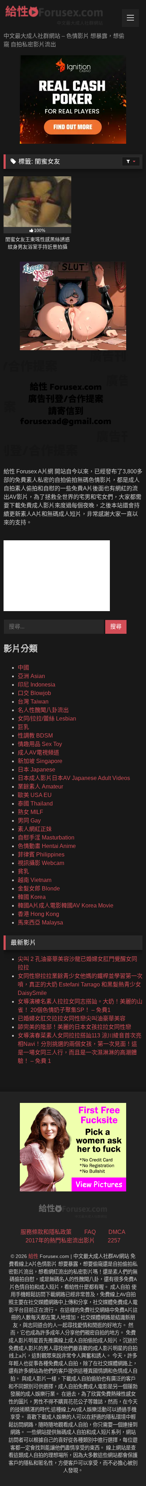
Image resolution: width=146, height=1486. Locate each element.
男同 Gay (29, 821)
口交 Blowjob (34, 693)
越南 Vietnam (34, 880)
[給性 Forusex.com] (60, 17)
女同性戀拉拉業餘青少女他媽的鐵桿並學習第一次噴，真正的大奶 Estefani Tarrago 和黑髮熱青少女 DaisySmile (80, 984)
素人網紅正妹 (35, 829)
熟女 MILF (30, 812)
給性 (33, 1256)
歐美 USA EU (35, 795)
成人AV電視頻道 (38, 753)
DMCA (116, 1232)
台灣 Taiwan (33, 702)
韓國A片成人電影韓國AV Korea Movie (65, 906)
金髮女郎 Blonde (39, 889)
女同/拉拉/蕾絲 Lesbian (47, 719)
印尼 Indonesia (36, 685)
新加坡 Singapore (40, 761)
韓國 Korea (32, 897)
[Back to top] (124, 1465)
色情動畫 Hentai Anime (47, 846)
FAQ (90, 1232)
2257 (114, 1240)
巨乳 (23, 727)
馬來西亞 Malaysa (40, 923)
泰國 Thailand (35, 804)
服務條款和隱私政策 (46, 1232)
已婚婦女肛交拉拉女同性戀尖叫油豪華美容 (71, 1018)
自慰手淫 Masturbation (46, 838)
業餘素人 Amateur (40, 787)
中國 (23, 668)
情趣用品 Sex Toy (40, 744)
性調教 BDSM (35, 736)
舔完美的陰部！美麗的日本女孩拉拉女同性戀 (74, 1027)
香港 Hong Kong (38, 914)
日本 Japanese (36, 770)
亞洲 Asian (31, 676)
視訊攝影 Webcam (41, 863)
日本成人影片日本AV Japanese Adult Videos (74, 778)
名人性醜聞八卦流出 (43, 710)
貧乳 (23, 872)
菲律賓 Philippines (41, 855)
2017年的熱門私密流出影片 (60, 1240)
